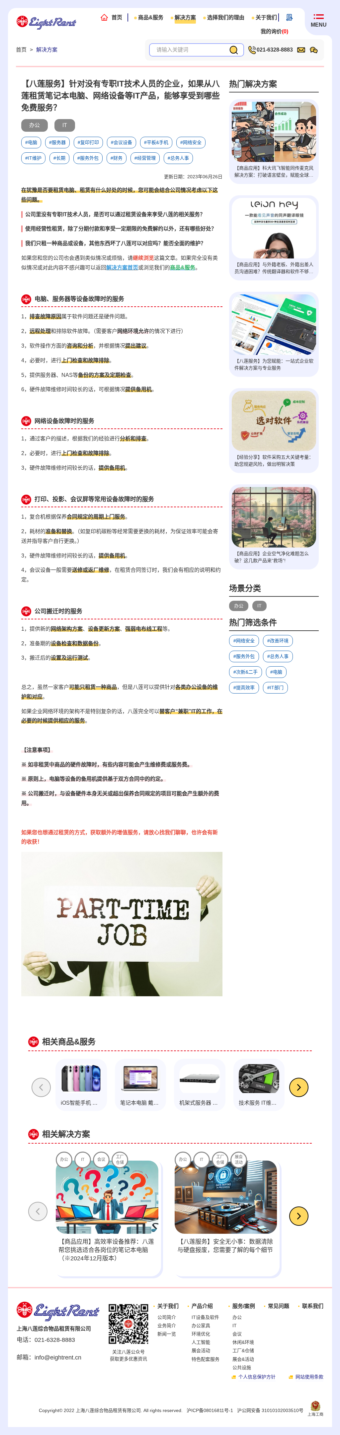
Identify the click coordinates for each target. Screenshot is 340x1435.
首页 (117, 17)
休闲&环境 (243, 1342)
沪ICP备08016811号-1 (210, 1410)
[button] (298, 1088)
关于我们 (266, 17)
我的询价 (274, 31)
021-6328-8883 (275, 50)
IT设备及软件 (205, 1317)
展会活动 (201, 1350)
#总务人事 (278, 656)
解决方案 (185, 17)
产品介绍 (202, 1306)
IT (259, 605)
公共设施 (241, 1367)
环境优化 (201, 1334)
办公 (238, 605)
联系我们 (312, 1306)
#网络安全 (244, 640)
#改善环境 (278, 640)
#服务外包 (244, 656)
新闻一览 (166, 1334)
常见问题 (278, 1306)
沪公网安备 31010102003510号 (270, 1410)
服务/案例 (243, 1306)
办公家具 (201, 1325)
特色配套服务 (205, 1359)
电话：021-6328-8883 (46, 1340)
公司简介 (166, 1317)
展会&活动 (243, 1359)
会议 (237, 1334)
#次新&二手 (245, 672)
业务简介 (166, 1325)
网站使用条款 (309, 1376)
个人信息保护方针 (257, 1376)
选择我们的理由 (225, 17)
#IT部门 (275, 687)
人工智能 (201, 1342)
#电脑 (276, 672)
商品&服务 (150, 17)
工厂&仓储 (243, 1350)
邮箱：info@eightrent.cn (49, 1357)
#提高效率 (244, 687)
